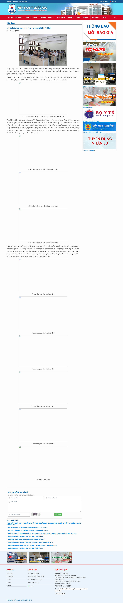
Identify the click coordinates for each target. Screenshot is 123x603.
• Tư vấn (9, 579)
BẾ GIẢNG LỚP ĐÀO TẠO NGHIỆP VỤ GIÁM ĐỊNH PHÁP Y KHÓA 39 (25, 527)
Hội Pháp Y (95, 17)
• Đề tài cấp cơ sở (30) (33, 582)
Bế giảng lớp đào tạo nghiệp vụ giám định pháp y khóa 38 (23, 536)
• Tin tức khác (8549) (33, 573)
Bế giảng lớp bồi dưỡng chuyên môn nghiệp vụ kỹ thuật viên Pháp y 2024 (28, 542)
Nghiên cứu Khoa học (46, 17)
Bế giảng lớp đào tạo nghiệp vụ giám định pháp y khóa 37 (23, 548)
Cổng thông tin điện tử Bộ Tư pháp (92, 132)
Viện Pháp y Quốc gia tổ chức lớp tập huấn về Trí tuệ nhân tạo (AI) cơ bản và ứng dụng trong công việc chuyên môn (40, 533)
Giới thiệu (18, 17)
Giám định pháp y (88, 107)
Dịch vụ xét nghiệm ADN (89, 62)
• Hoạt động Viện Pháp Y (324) (35, 576)
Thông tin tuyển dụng (89, 150)
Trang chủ (10, 17)
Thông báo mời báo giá (89, 41)
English (113, 1)
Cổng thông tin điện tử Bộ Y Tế (91, 121)
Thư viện (70, 17)
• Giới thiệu (9, 573)
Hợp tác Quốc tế (60, 17)
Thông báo (86, 17)
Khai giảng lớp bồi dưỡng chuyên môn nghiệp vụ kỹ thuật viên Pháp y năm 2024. (30, 545)
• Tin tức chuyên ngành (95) (34, 579)
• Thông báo (10, 576)
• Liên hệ (9, 585)
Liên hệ (104, 17)
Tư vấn (78, 17)
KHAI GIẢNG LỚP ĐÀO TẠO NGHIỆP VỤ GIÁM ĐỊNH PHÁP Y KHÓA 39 (26, 530)
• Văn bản (9, 582)
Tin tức (27, 17)
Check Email (105, 1)
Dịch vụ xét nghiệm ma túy (90, 86)
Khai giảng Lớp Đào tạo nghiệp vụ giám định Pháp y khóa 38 (24, 539)
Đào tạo (35, 17)
